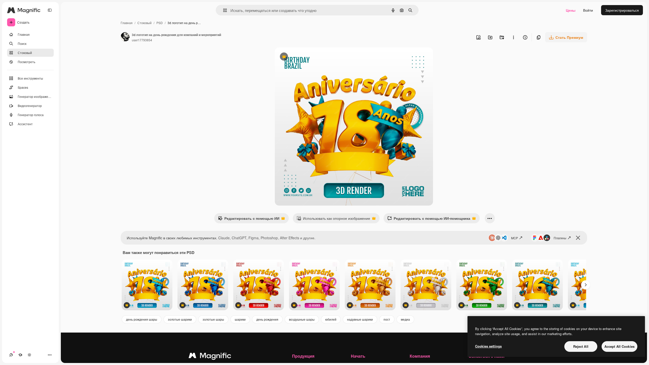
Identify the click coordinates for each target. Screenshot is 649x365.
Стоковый (144, 23)
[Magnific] (210, 356)
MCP (514, 238)
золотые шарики (180, 319)
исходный (308, 57)
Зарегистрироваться (622, 10)
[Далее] (585, 285)
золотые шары (213, 319)
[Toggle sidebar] (50, 10)
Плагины (560, 238)
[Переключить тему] (29, 355)
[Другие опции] (513, 37)
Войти (588, 10)
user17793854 (142, 40)
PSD (159, 23)
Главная (127, 23)
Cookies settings (488, 346)
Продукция (303, 356)
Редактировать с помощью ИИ (248, 219)
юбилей (330, 319)
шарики (240, 319)
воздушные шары (302, 319)
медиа (405, 319)
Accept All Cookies (619, 346)
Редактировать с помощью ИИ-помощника (428, 219)
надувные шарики (360, 319)
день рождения (267, 319)
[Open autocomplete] (223, 10)
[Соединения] (11, 355)
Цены (570, 10)
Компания (420, 356)
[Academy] (20, 355)
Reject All (580, 346)
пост (387, 319)
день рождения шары (141, 319)
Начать (358, 356)
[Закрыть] (578, 238)
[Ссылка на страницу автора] (125, 37)
